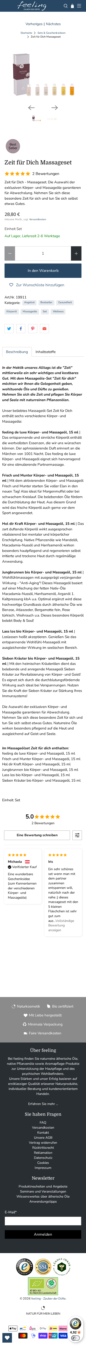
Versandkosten (37, 219)
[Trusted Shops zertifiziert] (24, 1275)
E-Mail (11, 1212)
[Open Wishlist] (7, 1338)
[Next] (54, 107)
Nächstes (53, 24)
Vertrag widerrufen (43, 1142)
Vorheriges (34, 24)
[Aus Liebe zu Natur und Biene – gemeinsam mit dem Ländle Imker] (62, 1275)
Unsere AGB (43, 1137)
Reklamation (43, 1152)
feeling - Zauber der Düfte (48, 1298)
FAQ (43, 1122)
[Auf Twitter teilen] (9, 328)
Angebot (29, 302)
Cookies (43, 1162)
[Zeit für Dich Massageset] (43, 75)
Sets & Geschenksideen (51, 33)
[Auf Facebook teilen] (20, 328)
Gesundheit (65, 302)
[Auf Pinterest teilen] (32, 328)
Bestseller (46, 302)
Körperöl (11, 311)
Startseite (26, 33)
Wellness (58, 311)
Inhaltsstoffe (46, 351)
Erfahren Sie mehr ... (43, 1104)
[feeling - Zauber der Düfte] (32, 6)
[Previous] (31, 107)
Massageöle (30, 311)
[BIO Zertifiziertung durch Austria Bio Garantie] (43, 1294)
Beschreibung (17, 351)
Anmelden (43, 1234)
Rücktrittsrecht (43, 1147)
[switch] (75, 1338)
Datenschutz (43, 1157)
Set (45, 311)
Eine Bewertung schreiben (37, 835)
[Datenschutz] (43, 1275)
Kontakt (43, 1132)
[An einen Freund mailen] (44, 328)
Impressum (43, 1168)
